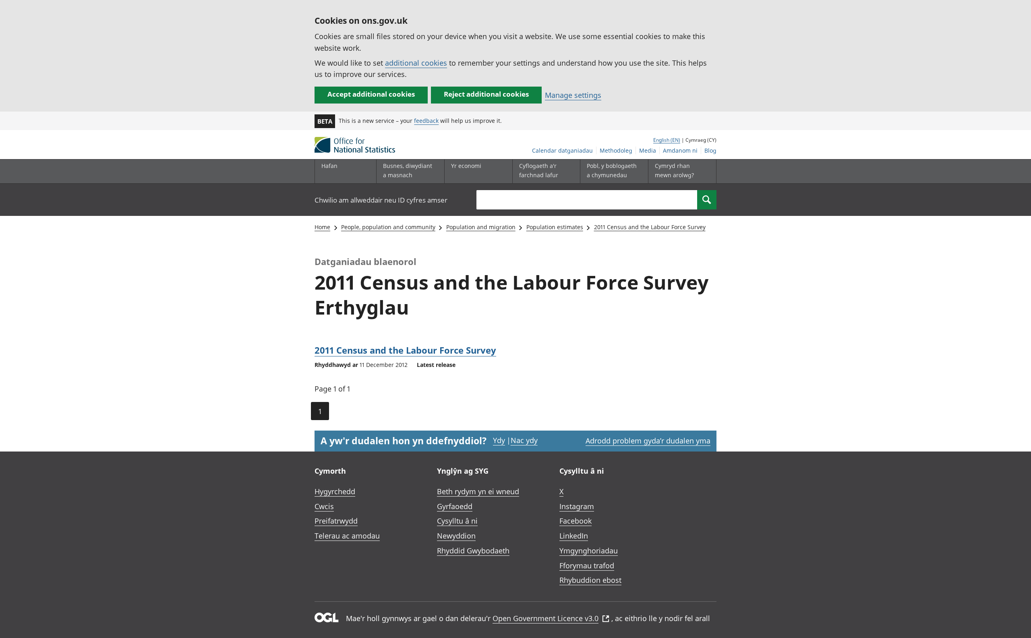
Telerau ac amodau (347, 536)
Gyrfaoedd (454, 506)
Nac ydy (524, 440)
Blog (710, 150)
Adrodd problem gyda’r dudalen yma (648, 440)
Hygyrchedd (335, 491)
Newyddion (456, 536)
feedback (426, 120)
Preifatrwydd (336, 521)
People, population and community (388, 227)
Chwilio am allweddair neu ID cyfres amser (381, 200)
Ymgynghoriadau (588, 550)
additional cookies (416, 63)
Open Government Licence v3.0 (545, 618)
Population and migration (481, 227)
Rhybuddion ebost (590, 580)
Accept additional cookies (371, 94)
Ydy (499, 440)
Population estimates (554, 227)
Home (322, 227)
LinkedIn (573, 536)
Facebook (575, 521)
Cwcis (324, 506)
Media (647, 150)
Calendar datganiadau (562, 150)
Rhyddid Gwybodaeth (473, 550)
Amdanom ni (680, 150)
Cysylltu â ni (457, 521)
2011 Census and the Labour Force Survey (650, 227)
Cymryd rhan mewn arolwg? (674, 170)
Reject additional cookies (486, 94)
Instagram (576, 506)
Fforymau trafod (586, 565)
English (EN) (666, 140)
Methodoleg (616, 150)
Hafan (329, 166)
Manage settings (573, 95)
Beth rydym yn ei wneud (478, 491)
